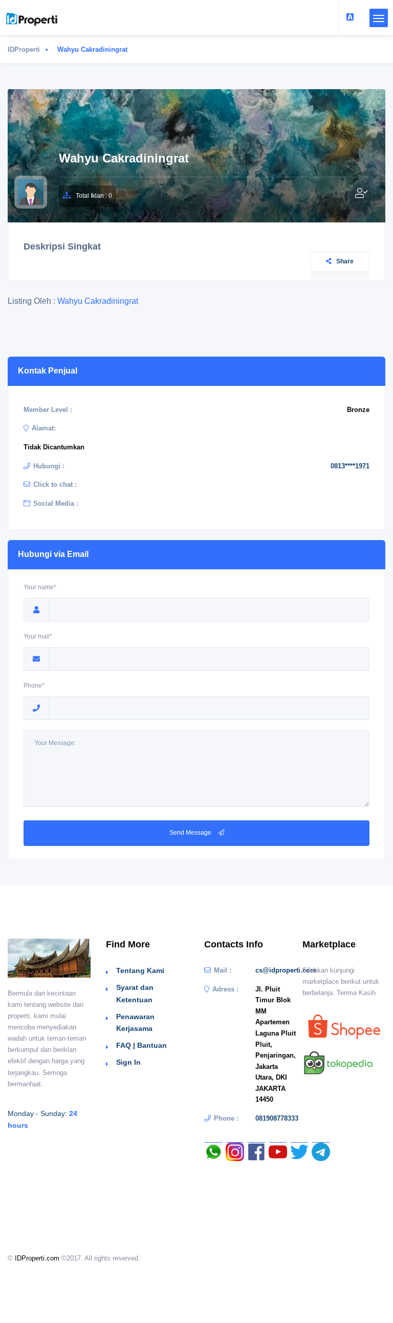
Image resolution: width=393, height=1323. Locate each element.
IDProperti (24, 49)
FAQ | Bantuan (141, 1045)
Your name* (40, 587)
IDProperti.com (37, 1258)
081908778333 (276, 1118)
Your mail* (38, 636)
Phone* (34, 685)
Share (345, 261)
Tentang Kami (140, 970)
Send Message (191, 832)
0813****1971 (350, 466)
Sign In (128, 1062)
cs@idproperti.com (285, 970)
